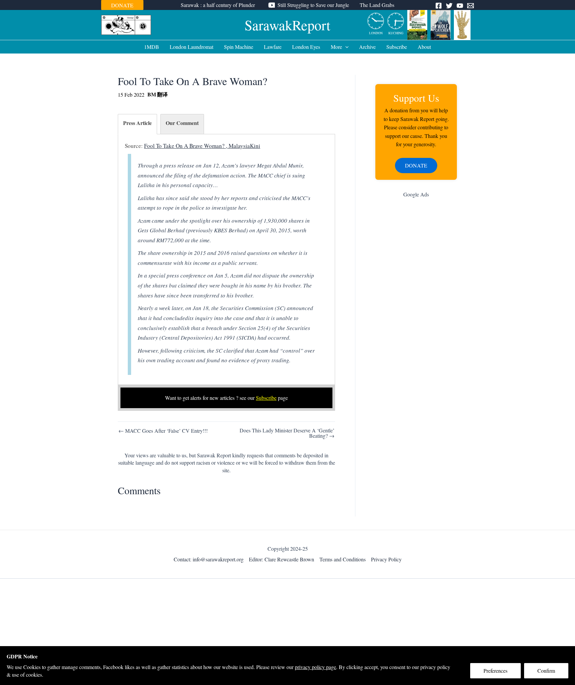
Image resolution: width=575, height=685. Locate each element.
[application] (345, 47)
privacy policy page (315, 666)
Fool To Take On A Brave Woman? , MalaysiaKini (202, 146)
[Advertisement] (416, 308)
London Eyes (306, 46)
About (424, 46)
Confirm (546, 670)
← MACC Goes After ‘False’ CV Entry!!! (163, 430)
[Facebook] (438, 5)
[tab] (137, 124)
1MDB (151, 46)
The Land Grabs (377, 4)
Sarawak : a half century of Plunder (218, 4)
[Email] (470, 5)
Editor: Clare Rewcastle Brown (281, 559)
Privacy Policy (386, 559)
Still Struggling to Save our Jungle (313, 4)
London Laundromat (191, 46)
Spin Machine (238, 46)
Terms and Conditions (342, 559)
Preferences (495, 670)
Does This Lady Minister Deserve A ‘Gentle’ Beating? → (287, 433)
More (336, 46)
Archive (367, 46)
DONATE (122, 5)
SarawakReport (287, 25)
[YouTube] (460, 5)
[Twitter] (449, 5)
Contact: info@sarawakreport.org (209, 559)
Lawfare (273, 46)
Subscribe (396, 46)
